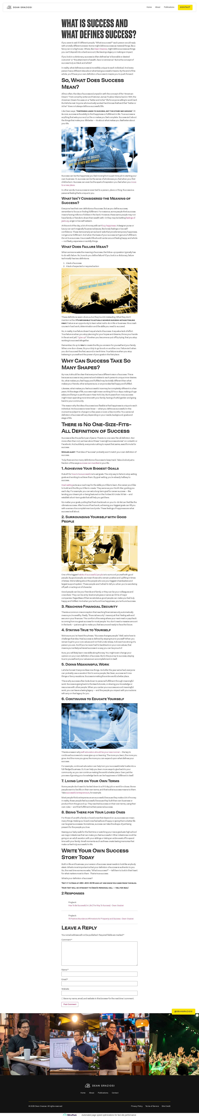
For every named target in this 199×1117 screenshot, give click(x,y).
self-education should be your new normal (100, 752)
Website (65, 989)
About (157, 7)
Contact (115, 1093)
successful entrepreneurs (77, 793)
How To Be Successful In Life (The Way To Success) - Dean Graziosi (96, 906)
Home (149, 7)
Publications (169, 7)
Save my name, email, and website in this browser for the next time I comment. (98, 999)
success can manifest (89, 463)
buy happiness (109, 226)
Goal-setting (67, 485)
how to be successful (81, 474)
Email (64, 980)
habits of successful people (90, 575)
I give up (81, 338)
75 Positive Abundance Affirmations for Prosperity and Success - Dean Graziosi (100, 919)
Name (64, 970)
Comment (66, 940)
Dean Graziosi (100, 49)
